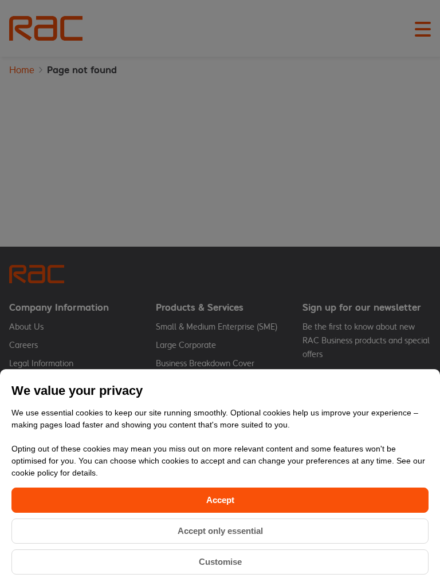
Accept (220, 500)
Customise (220, 562)
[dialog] (220, 477)
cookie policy (35, 472)
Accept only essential (220, 531)
